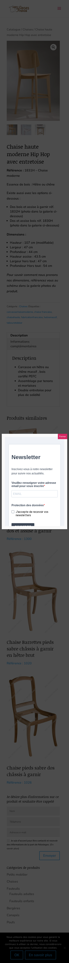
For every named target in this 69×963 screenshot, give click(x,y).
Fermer (62, 436)
